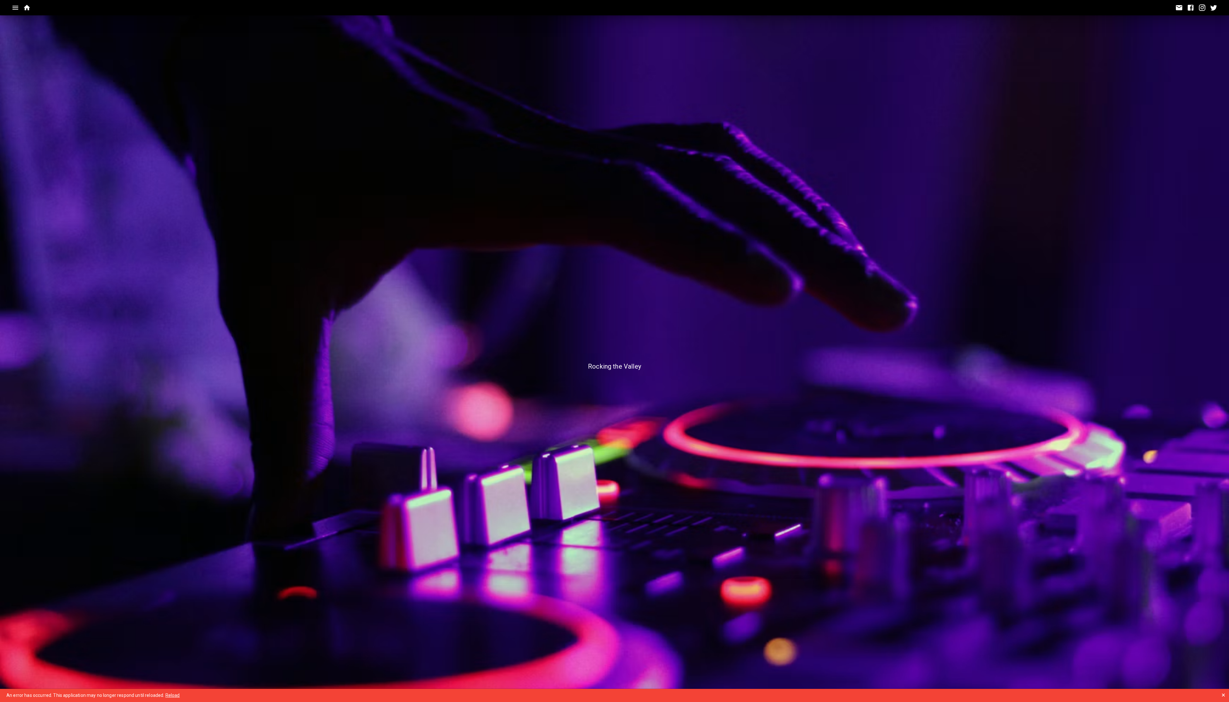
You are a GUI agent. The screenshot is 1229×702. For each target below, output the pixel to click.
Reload (172, 695)
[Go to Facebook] (1190, 7)
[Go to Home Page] (27, 7)
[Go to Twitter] (1213, 7)
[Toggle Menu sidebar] (15, 7)
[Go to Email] (1179, 7)
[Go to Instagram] (1202, 7)
